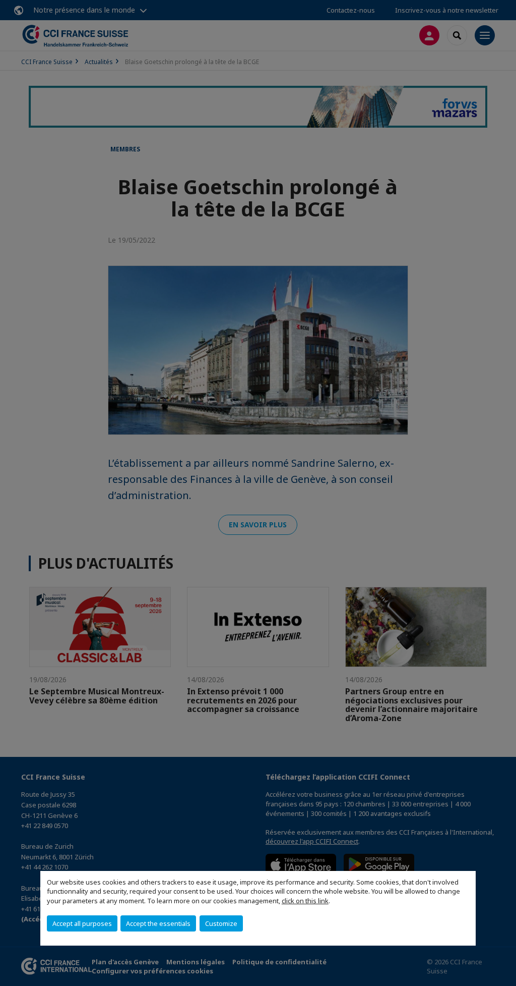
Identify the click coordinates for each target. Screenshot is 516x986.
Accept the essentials (158, 923)
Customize (221, 923)
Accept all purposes (82, 923)
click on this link (305, 900)
